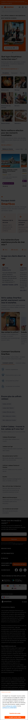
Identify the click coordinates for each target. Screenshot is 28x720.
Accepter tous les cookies (15, 717)
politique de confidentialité (9, 707)
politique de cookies (11, 706)
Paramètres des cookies (14, 713)
